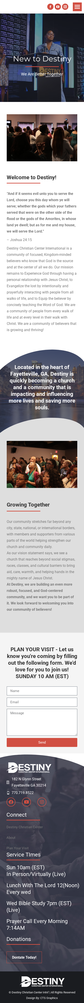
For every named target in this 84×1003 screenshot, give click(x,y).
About (10, 838)
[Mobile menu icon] (77, 6)
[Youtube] (26, 802)
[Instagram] (41, 802)
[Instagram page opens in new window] (65, 7)
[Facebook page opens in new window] (50, 7)
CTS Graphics (49, 998)
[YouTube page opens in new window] (58, 7)
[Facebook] (10, 802)
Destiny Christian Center (24, 827)
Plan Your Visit (17, 848)
